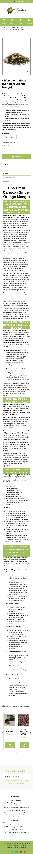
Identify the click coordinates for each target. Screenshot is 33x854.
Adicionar (18, 157)
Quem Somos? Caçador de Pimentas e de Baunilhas (16, 804)
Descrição (5, 173)
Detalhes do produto (9, 177)
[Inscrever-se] (28, 776)
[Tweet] (5, 164)
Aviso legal (6, 807)
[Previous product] (29, 28)
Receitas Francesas (15, 800)
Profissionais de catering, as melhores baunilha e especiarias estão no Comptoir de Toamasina (16, 815)
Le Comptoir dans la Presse (16, 810)
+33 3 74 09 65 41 (17, 829)
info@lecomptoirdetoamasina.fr (18, 832)
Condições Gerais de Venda (20, 807)
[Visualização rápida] (9, 726)
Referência (5, 142)
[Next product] (30, 28)
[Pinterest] (7, 164)
